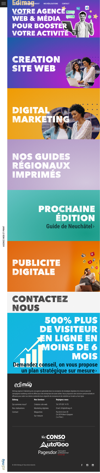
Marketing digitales (41, 408)
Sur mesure (38, 416)
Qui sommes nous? (19, 404)
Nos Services (39, 399)
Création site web (40, 404)
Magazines (38, 412)
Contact (15, 412)
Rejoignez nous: (62, 399)
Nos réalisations (18, 408)
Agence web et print (4, 236)
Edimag (15, 399)
